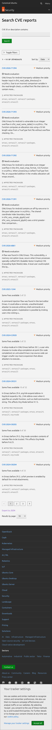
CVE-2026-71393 (9, 112)
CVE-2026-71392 (9, 155)
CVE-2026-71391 (9, 199)
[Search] (41, 3)
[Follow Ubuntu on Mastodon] (4, 683)
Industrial (18, 656)
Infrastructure (17, 637)
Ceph (4, 537)
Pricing (5, 625)
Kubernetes (7, 543)
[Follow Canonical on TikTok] (35, 683)
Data (8, 637)
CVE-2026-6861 (8, 246)
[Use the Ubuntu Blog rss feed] (42, 683)
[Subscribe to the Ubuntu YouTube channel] (29, 683)
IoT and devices (28, 641)
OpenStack (7, 532)
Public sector (29, 656)
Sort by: (35, 59)
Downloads (7, 613)
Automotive (7, 656)
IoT (3, 567)
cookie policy (12, 717)
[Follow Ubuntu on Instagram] (23, 683)
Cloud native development (13, 645)
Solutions (6, 631)
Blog (34, 673)
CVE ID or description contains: (15, 29)
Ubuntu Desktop (9, 578)
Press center (7, 677)
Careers (26, 673)
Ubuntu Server (8, 584)
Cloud (4, 590)
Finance (46, 656)
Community (16, 673)
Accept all (38, 723)
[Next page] (29, 504)
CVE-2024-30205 (9, 424)
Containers (7, 608)
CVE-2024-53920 (9, 335)
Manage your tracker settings (16, 723)
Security (5, 596)
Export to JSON (8, 510)
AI (3, 637)
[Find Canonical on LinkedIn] (16, 683)
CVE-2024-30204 (9, 464)
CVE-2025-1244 (8, 289)
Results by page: (9, 516)
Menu (47, 3)
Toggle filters (11, 52)
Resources (42, 673)
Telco (39, 656)
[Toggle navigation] (49, 10)
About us (6, 673)
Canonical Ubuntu (9, 3)
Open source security (11, 641)
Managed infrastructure (12, 549)
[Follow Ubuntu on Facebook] (10, 683)
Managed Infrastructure (35, 637)
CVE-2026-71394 (9, 68)
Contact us (8, 667)
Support (5, 619)
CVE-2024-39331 (9, 381)
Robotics (6, 561)
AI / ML (5, 555)
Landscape (6, 602)
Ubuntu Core (7, 572)
